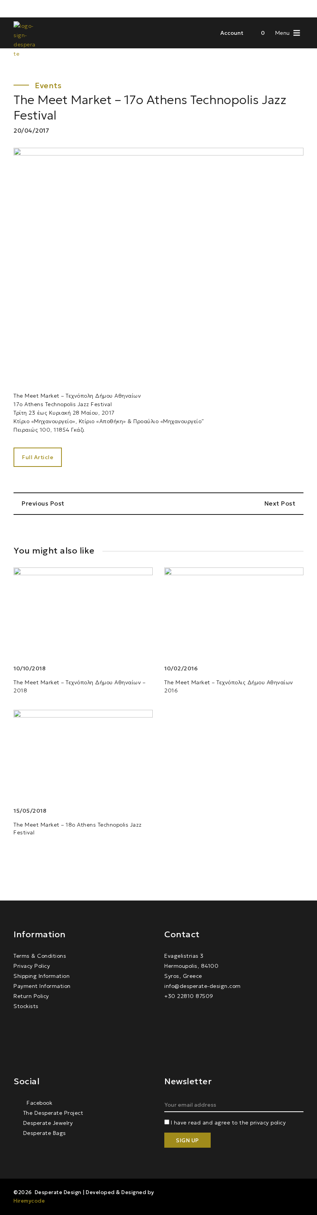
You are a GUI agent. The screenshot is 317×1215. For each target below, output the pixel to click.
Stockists (26, 1006)
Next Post (280, 503)
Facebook (38, 1102)
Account (231, 32)
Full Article (37, 457)
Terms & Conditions (40, 955)
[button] (282, 32)
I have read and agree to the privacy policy (228, 1122)
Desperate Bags (44, 1133)
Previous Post (42, 503)
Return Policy (31, 996)
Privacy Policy (32, 965)
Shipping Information (42, 975)
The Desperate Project (53, 1112)
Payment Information (42, 986)
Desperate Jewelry (48, 1122)
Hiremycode (29, 1201)
